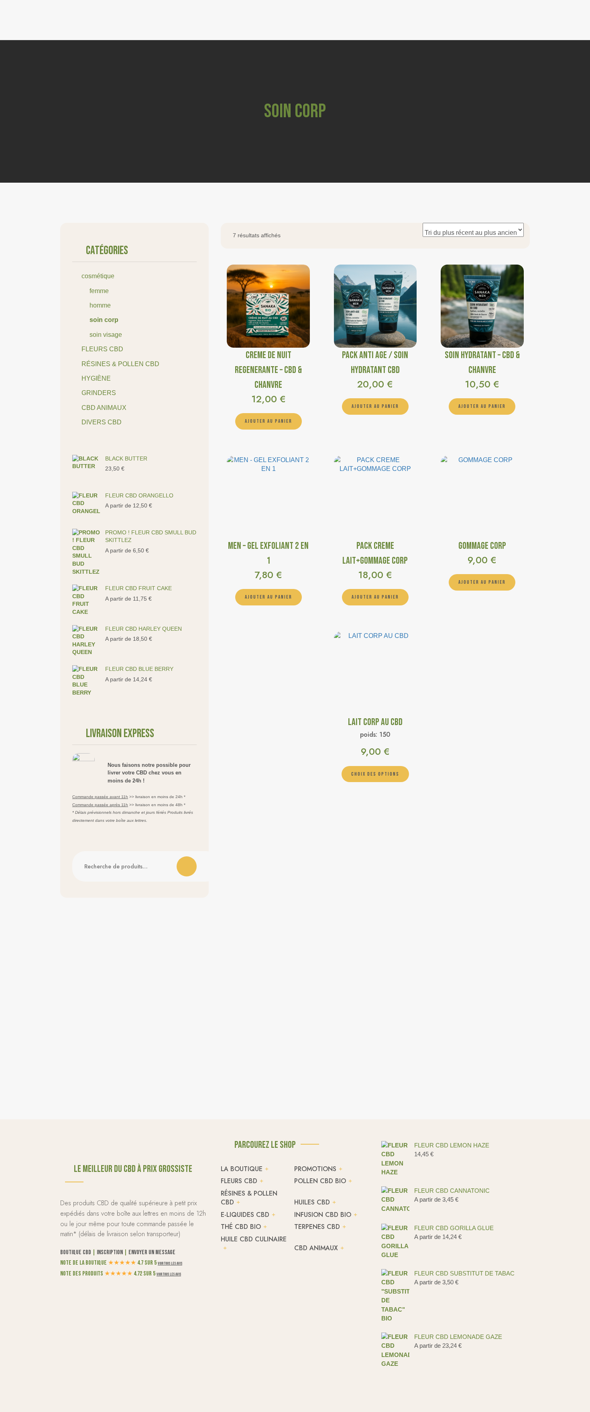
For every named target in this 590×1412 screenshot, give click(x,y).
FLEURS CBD (102, 349)
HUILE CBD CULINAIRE (254, 1239)
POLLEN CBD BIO (320, 1181)
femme (99, 290)
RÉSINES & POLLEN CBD (120, 364)
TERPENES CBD (317, 1226)
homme (100, 305)
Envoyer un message (151, 1252)
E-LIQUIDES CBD (245, 1214)
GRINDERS (98, 392)
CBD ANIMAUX (103, 407)
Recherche (187, 866)
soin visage (106, 334)
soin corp (104, 319)
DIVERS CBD (101, 422)
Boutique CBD (75, 1252)
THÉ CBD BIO (241, 1226)
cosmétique (97, 276)
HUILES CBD (312, 1202)
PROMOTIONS (315, 1169)
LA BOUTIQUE (241, 1169)
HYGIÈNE (96, 378)
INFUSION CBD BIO (322, 1214)
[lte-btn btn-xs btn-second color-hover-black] (268, 421)
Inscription (110, 1252)
